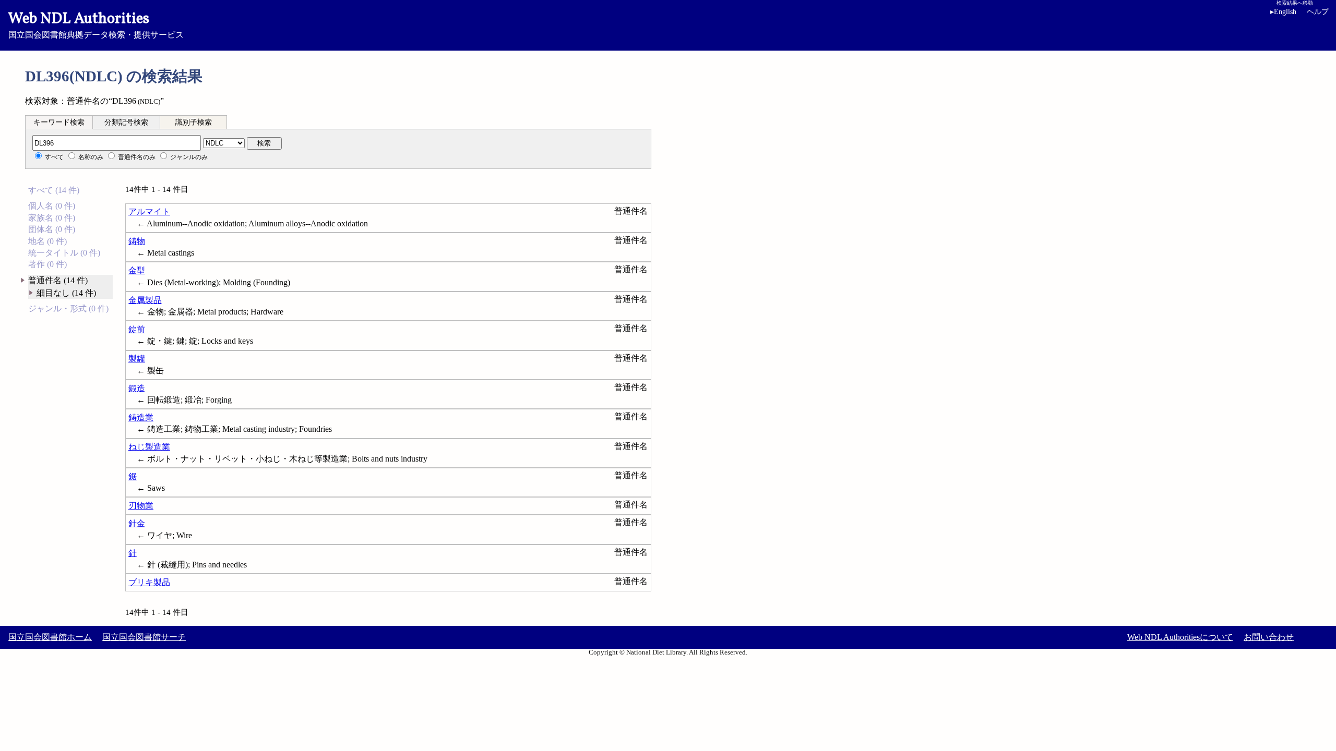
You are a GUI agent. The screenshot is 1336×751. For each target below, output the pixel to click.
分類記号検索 (126, 122)
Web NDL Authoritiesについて (1180, 637)
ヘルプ (1318, 12)
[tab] (59, 122)
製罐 (136, 358)
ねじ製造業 (149, 446)
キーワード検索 (59, 122)
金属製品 (145, 300)
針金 (136, 523)
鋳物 (136, 241)
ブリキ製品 (149, 582)
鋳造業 (140, 417)
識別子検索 (193, 122)
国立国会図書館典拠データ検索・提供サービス (96, 24)
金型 (136, 270)
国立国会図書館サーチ (144, 637)
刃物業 (140, 505)
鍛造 (136, 388)
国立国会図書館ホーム (50, 637)
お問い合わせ (1269, 637)
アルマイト (149, 211)
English (1283, 12)
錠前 (136, 329)
